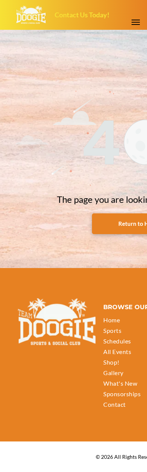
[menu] (135, 22)
